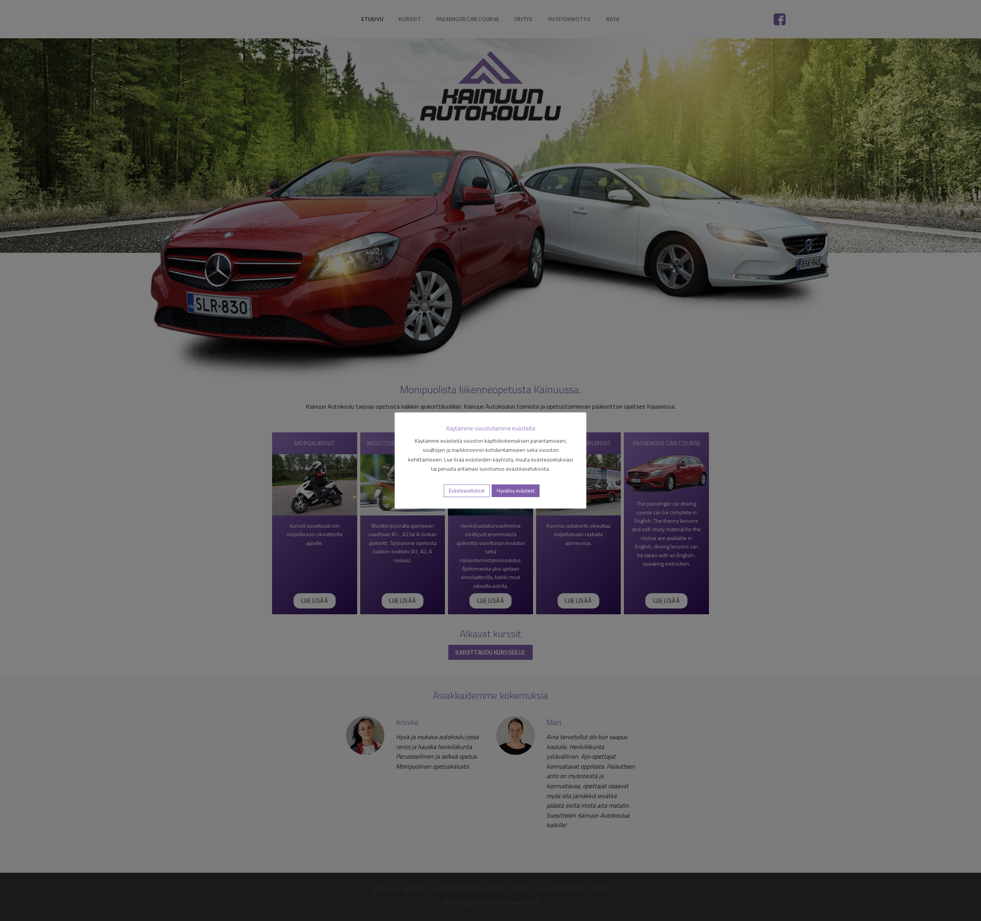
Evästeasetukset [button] (467, 490)
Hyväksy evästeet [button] (516, 490)
